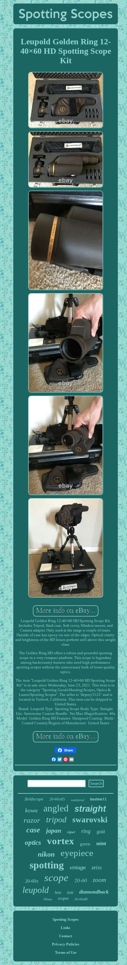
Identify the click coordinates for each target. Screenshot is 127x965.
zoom (99, 879)
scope (56, 877)
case (33, 830)
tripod (56, 819)
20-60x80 (81, 899)
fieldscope (34, 799)
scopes (63, 898)
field (70, 893)
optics (33, 842)
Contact (65, 936)
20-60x (31, 880)
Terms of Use (65, 952)
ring (86, 831)
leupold (35, 890)
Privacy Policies (65, 944)
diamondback (94, 892)
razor (32, 820)
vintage (78, 867)
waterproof (77, 800)
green (85, 844)
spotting (47, 865)
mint (101, 843)
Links (65, 927)
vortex (60, 841)
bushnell (98, 800)
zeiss (97, 867)
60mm (48, 899)
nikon (46, 854)
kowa (31, 810)
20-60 (80, 880)
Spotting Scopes (66, 919)
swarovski (90, 819)
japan (53, 830)
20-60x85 (57, 799)
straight (90, 808)
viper (71, 831)
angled (56, 808)
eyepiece (77, 853)
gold (101, 831)
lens (58, 892)
